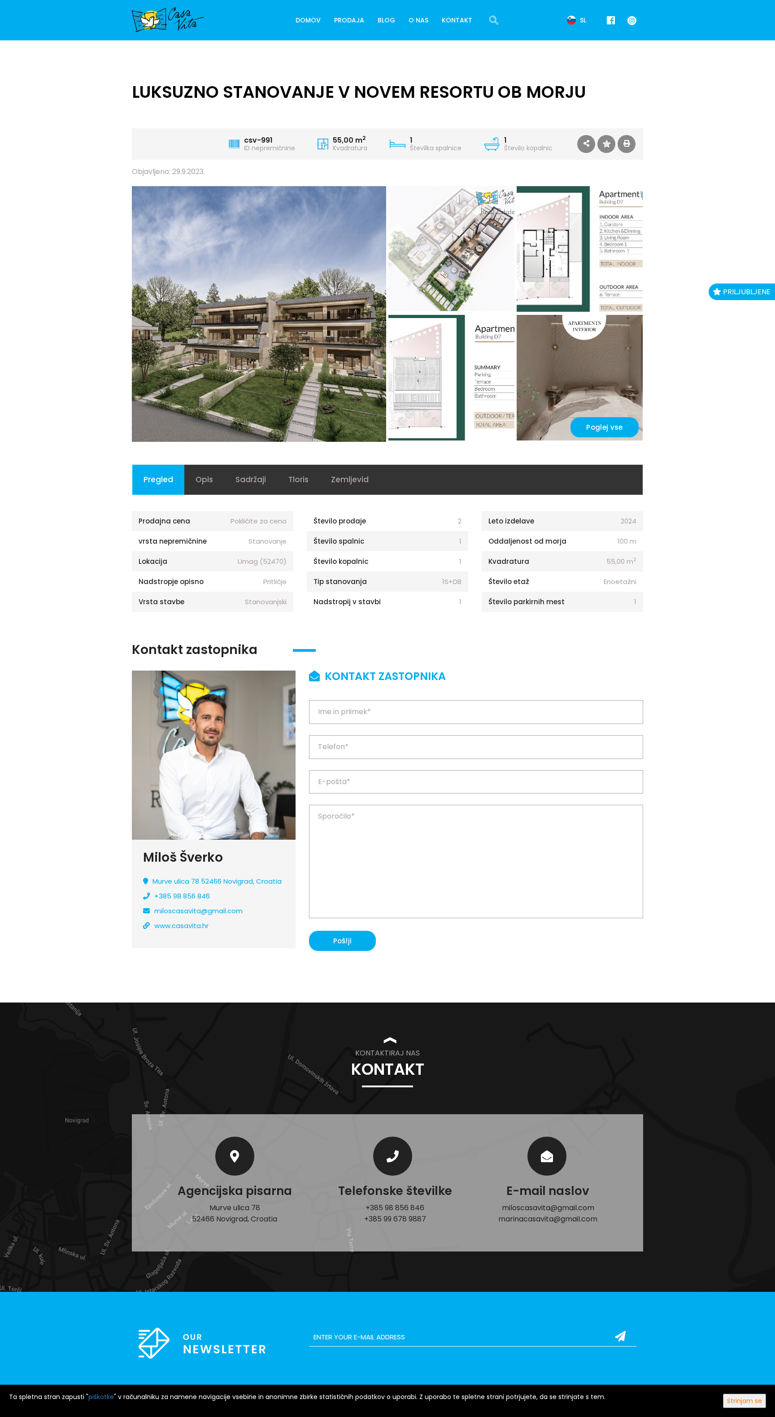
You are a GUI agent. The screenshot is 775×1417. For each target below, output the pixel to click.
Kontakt (457, 20)
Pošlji (342, 941)
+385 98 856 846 (182, 896)
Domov (308, 20)
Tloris (298, 479)
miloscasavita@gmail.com (198, 911)
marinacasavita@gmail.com (547, 1219)
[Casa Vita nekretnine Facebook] (611, 20)
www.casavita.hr (181, 925)
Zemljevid (350, 479)
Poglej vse (604, 427)
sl (582, 20)
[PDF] (627, 144)
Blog (386, 20)
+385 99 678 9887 (395, 1219)
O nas (418, 20)
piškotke (101, 1396)
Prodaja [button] (349, 20)
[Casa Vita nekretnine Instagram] (630, 20)
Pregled (158, 479)
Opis (204, 479)
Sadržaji (250, 479)
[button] (586, 144)
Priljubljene (746, 292)
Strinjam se (744, 1400)
